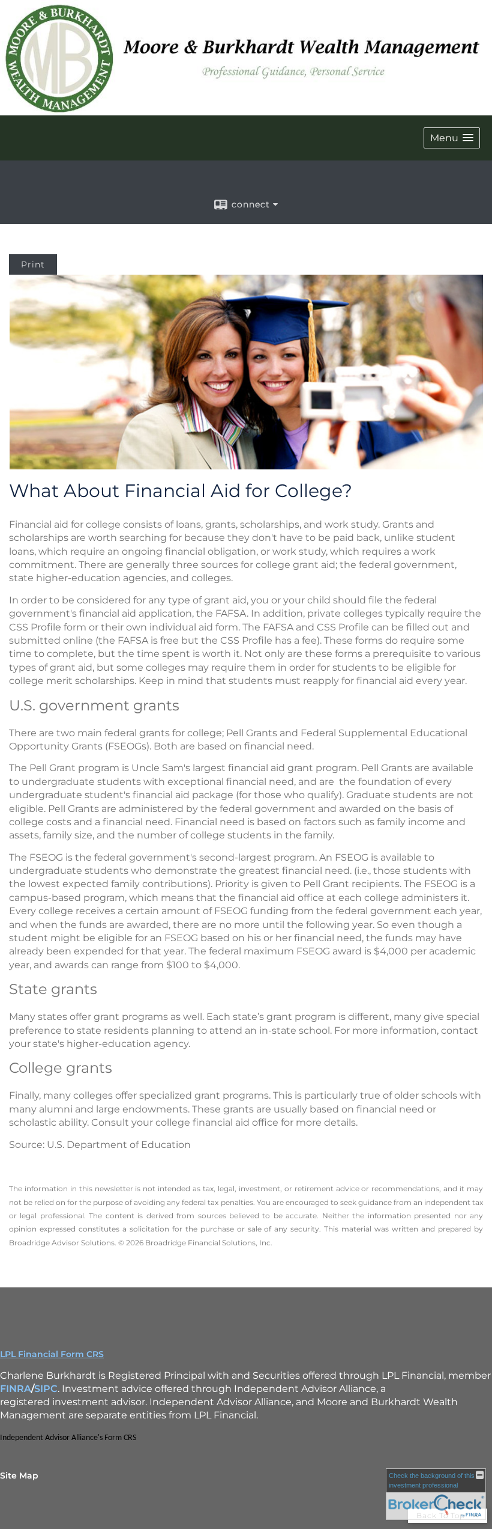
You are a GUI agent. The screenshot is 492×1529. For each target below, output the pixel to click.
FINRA (15, 1388)
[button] (452, 137)
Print (33, 264)
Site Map (19, 1475)
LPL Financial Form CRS (52, 1354)
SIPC (46, 1388)
